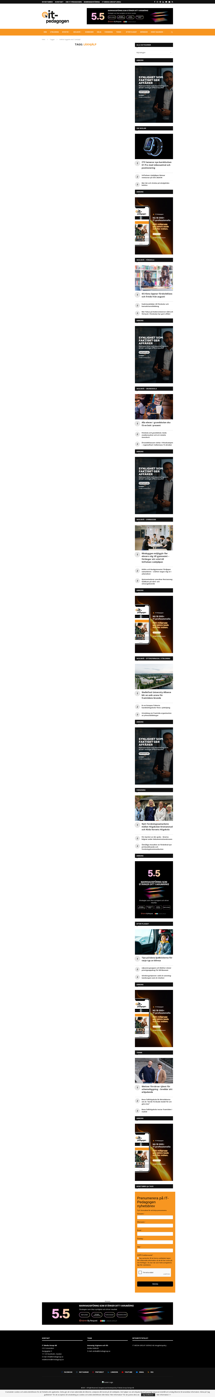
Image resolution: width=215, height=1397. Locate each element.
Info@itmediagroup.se (55, 1357)
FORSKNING (109, 32)
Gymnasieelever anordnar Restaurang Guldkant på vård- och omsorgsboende (157, 581)
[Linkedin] (163, 2)
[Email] (169, 2)
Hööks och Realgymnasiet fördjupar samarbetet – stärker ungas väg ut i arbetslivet (156, 571)
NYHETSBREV (47, 2)
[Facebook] (154, 2)
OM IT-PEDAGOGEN (74, 2)
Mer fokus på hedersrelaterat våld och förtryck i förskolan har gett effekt (157, 313)
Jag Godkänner (148, 1395)
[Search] (172, 32)
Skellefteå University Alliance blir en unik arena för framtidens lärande (156, 695)
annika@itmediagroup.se (101, 1351)
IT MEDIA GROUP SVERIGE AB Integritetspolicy (149, 1345)
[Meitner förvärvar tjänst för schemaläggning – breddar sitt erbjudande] (154, 1070)
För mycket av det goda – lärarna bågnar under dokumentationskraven (157, 838)
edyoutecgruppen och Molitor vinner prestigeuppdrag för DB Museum (156, 969)
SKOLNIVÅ (76, 32)
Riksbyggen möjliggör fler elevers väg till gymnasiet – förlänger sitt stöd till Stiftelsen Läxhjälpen (155, 557)
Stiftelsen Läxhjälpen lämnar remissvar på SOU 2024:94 (153, 176)
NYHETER (65, 32)
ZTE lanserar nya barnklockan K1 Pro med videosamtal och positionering (156, 165)
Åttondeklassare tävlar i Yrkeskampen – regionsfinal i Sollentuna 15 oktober (157, 444)
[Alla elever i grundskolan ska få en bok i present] (154, 407)
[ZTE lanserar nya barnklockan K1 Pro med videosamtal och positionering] (154, 146)
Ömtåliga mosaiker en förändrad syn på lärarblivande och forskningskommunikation (157, 847)
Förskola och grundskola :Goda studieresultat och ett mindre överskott (154, 435)
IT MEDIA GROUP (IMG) (111, 2)
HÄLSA (99, 32)
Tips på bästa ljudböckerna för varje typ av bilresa (157, 959)
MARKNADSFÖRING (92, 2)
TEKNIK (118, 32)
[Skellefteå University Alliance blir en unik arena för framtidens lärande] (154, 676)
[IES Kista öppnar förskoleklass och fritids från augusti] (154, 278)
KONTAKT (59, 2)
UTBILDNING (54, 32)
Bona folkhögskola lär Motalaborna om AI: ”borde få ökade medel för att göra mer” (157, 1101)
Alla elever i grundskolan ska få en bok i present (156, 424)
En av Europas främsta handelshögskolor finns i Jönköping (156, 706)
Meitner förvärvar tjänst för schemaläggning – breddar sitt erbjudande (157, 1089)
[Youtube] (166, 2)
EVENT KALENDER (157, 32)
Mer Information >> (164, 1395)
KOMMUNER (89, 32)
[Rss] (172, 2)
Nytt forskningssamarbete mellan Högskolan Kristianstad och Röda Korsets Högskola (157, 827)
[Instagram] (157, 2)
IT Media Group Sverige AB (125, 1388)
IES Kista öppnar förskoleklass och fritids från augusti (157, 295)
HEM (45, 32)
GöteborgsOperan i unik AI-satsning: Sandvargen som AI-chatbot (156, 977)
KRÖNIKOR (144, 32)
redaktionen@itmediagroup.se (53, 1359)
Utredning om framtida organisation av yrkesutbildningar (156, 714)
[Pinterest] (160, 2)
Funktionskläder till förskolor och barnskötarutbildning (155, 305)
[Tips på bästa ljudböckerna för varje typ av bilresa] (154, 942)
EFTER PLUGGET (131, 32)
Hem (43, 39)
